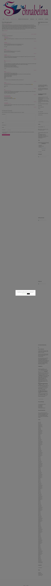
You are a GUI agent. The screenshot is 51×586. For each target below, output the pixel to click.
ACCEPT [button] (28, 293)
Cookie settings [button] (24, 293)
